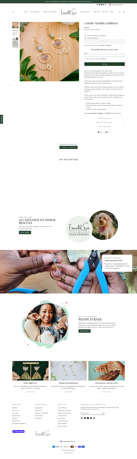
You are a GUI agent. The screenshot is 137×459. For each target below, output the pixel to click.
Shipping (86, 29)
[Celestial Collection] (106, 371)
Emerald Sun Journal (63, 421)
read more (84, 331)
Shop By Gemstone (50, 12)
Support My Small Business (64, 413)
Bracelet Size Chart (105, 122)
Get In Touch (15, 413)
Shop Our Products (62, 426)
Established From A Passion (64, 410)
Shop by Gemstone (62, 423)
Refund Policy (38, 410)
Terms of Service (39, 415)
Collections (85, 12)
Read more (25, 232)
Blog (111, 12)
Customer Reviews (62, 415)
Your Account (15, 410)
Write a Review (70, 148)
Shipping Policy (39, 408)
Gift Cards (14, 418)
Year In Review (61, 418)
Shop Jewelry (35, 12)
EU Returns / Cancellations (41, 413)
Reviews (105, 12)
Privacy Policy (38, 418)
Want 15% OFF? (16, 421)
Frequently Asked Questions (19, 423)
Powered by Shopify (68, 453)
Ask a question (105, 126)
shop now (30, 392)
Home (26, 12)
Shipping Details (104, 118)
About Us (96, 12)
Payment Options (16, 415)
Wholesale (14, 408)
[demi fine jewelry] (68, 371)
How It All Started (62, 408)
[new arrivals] (30, 371)
